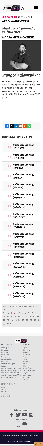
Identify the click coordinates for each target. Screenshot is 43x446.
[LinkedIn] (16, 126)
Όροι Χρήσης (5, 361)
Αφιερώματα (27, 375)
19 (30, 316)
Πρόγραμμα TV (27, 377)
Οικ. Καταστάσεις (6, 359)
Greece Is (4, 357)
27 (23, 320)
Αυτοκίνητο (26, 355)
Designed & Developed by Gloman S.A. (15, 436)
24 (12, 320)
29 (31, 320)
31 (39, 320)
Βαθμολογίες (27, 361)
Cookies (4, 366)
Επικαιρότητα (27, 359)
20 (34, 316)
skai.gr (3, 387)
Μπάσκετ (26, 352)
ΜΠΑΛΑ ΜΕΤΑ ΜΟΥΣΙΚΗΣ (18, 37)
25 (16, 320)
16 (19, 316)
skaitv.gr (4, 389)
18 (26, 316)
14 (11, 316)
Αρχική (25, 348)
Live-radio (26, 380)
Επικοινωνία (5, 355)
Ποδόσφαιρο (27, 350)
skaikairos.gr (5, 394)
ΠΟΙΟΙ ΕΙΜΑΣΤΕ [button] (6, 345)
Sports (25, 357)
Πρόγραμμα (5, 348)
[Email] (20, 126)
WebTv (25, 364)
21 (38, 316)
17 (23, 316)
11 (35, 313)
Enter (24, 366)
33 (8, 324)
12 (4, 316)
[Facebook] (7, 126)
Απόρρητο (38, 444)
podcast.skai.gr (6, 396)
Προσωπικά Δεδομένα (8, 364)
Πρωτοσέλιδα (27, 368)
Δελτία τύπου (5, 352)
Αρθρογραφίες (27, 373)
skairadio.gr (5, 392)
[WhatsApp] (29, 126)
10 (32, 313)
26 (19, 320)
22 (4, 320)
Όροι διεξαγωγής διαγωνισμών (11, 368)
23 (8, 320)
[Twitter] (12, 126)
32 (4, 324)
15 (15, 316)
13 (8, 316)
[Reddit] (25, 126)
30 (35, 320)
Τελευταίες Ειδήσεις (29, 371)
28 (27, 320)
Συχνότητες (5, 350)
